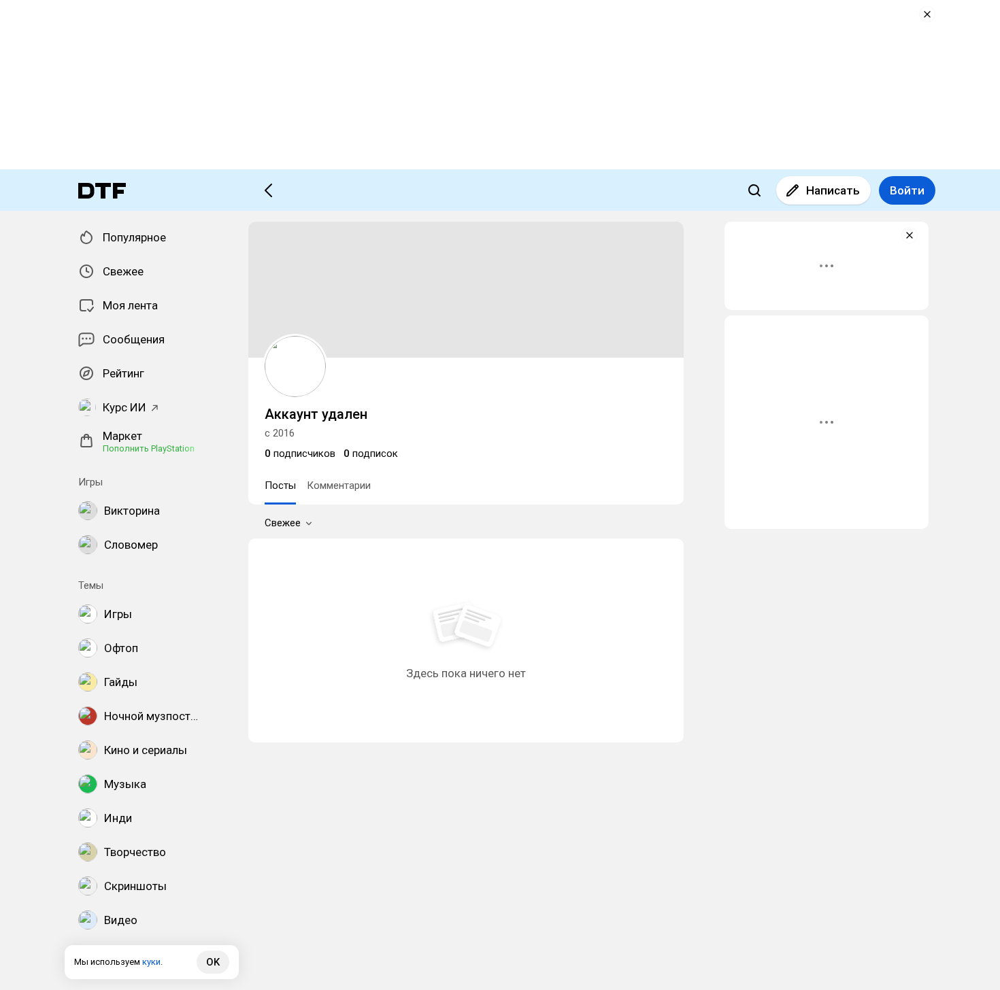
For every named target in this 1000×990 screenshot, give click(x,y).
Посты (280, 485)
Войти (907, 190)
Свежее (283, 523)
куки (151, 962)
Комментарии (339, 485)
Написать (833, 190)
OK (213, 962)
